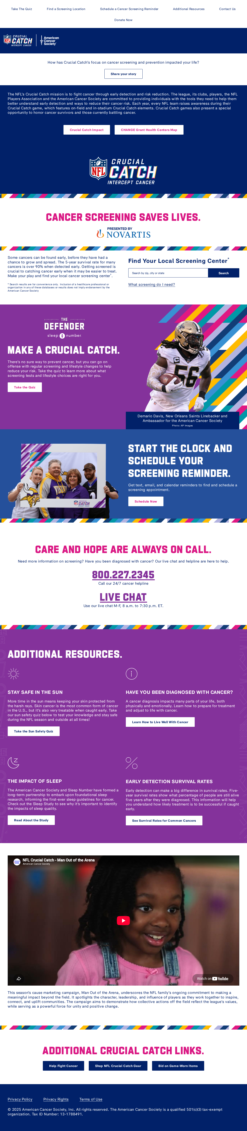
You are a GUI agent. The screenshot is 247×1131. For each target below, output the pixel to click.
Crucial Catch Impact (87, 130)
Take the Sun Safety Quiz (33, 731)
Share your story (123, 74)
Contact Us (227, 9)
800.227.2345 (123, 574)
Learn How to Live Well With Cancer (160, 722)
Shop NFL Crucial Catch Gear (118, 1066)
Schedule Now (146, 501)
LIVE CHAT (123, 596)
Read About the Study (31, 820)
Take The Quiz (21, 9)
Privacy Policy (20, 1099)
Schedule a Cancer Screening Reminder (129, 9)
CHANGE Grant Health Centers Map (149, 130)
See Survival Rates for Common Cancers (164, 820)
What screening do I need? (151, 284)
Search (224, 273)
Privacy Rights (56, 1099)
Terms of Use (91, 1099)
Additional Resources (189, 9)
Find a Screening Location (66, 9)
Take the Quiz (25, 387)
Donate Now (123, 20)
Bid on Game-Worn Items (178, 1066)
